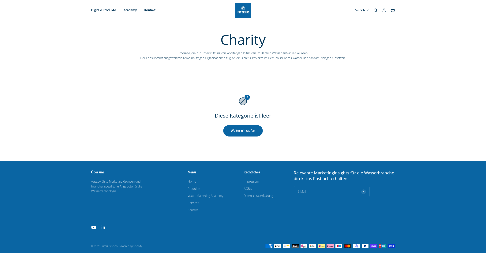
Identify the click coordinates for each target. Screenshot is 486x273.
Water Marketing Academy (205, 196)
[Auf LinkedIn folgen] (103, 227)
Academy (130, 10)
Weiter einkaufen (243, 131)
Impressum (251, 181)
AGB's (248, 189)
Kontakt (149, 10)
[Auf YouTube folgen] (93, 227)
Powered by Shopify (130, 246)
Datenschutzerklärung (258, 196)
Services (193, 203)
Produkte (194, 189)
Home (192, 181)
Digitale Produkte (103, 10)
